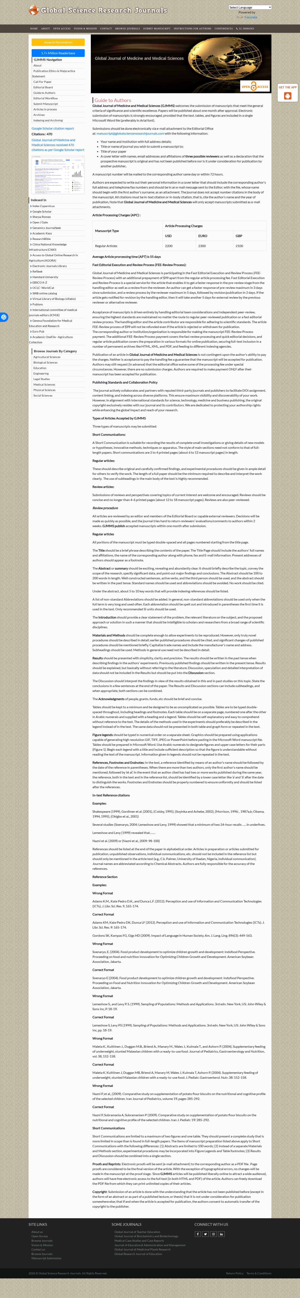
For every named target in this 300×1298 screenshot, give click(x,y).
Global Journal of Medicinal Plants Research (142, 1249)
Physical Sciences (44, 390)
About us (37, 1232)
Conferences (224, 28)
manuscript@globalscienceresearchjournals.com (130, 133)
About (45, 28)
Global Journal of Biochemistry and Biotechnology (146, 1236)
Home (34, 28)
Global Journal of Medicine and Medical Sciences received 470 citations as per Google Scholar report (58, 145)
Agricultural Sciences (46, 357)
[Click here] (58, 175)
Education (39, 368)
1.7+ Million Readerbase (58, 53)
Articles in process (45, 109)
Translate (250, 17)
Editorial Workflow (45, 98)
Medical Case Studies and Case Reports (139, 1240)
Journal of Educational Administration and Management (150, 1245)
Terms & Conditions (259, 1273)
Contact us (38, 1249)
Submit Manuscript (157, 28)
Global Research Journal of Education (138, 1254)
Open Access (62, 28)
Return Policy (235, 1273)
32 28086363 (246, 28)
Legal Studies (41, 379)
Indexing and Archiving (48, 120)
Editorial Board (43, 87)
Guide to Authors (44, 92)
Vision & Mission (85, 28)
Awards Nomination (58, 42)
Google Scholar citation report (53, 128)
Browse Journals (127, 28)
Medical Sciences (44, 384)
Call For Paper (42, 81)
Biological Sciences (45, 362)
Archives (39, 114)
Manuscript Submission (46, 1258)
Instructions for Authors (192, 28)
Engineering (41, 373)
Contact (106, 28)
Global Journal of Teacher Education (137, 1232)
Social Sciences (42, 395)
